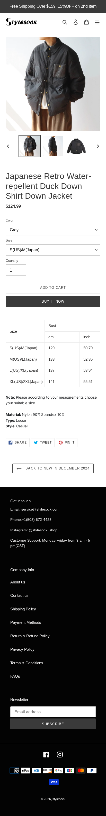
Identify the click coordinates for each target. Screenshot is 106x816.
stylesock (58, 799)
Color (9, 220)
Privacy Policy (22, 649)
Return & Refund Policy (30, 636)
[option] (29, 146)
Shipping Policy (23, 609)
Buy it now (53, 301)
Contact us (19, 595)
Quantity (12, 261)
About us (17, 582)
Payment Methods (25, 622)
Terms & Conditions (26, 663)
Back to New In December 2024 (56, 468)
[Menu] (97, 21)
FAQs (15, 676)
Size (9, 240)
